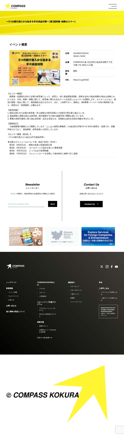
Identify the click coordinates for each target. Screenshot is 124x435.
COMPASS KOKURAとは (46, 283)
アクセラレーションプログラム (47, 309)
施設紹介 (71, 282)
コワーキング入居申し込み (109, 293)
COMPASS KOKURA (14, 7)
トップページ (11, 282)
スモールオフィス (76, 290)
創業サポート (43, 326)
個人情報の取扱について (15, 311)
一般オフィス (74, 294)
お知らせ (11, 300)
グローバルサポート (44, 338)
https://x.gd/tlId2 (81, 80)
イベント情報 (12, 292)
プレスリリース (13, 296)
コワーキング (74, 286)
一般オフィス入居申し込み (109, 299)
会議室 (72, 298)
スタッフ (42, 292)
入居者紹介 (43, 296)
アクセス (42, 288)
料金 (100, 282)
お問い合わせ (11, 306)
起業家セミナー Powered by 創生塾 (47, 331)
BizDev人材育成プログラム (47, 315)
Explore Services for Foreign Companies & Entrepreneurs (108, 311)
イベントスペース (76, 302)
